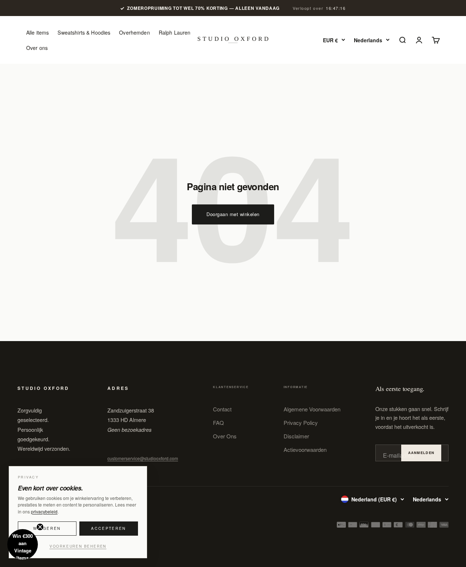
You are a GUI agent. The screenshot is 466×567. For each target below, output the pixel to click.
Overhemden (134, 32)
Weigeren (47, 528)
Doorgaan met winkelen (233, 214)
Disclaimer (296, 436)
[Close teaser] (40, 527)
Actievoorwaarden (305, 449)
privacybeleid (44, 511)
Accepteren (108, 528)
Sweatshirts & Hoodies (84, 32)
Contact (222, 409)
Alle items (37, 32)
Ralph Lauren (175, 32)
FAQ (218, 422)
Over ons (37, 47)
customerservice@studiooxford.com (142, 458)
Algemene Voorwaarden (312, 409)
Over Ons (225, 436)
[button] (22, 544)
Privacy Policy (301, 422)
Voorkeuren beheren (78, 546)
